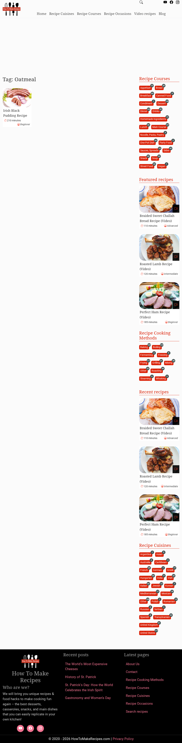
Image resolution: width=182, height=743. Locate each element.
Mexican (167, 593)
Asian (160, 554)
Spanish (145, 617)
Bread (160, 87)
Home (41, 13)
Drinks (156, 111)
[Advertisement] (91, 45)
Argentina (146, 554)
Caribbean (161, 562)
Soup (155, 158)
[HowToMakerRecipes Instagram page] (177, 2)
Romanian (170, 601)
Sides (167, 150)
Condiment (146, 103)
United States (148, 632)
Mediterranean (148, 593)
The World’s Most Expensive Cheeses (86, 666)
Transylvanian (162, 617)
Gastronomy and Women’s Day (88, 698)
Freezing (163, 355)
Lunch (144, 127)
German (158, 570)
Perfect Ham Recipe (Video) (155, 314)
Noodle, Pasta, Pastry (152, 134)
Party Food (166, 142)
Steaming (146, 378)
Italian (144, 585)
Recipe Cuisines (61, 13)
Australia (145, 562)
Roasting (157, 370)
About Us (133, 664)
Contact (131, 672)
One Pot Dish (148, 142)
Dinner (144, 111)
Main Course (159, 127)
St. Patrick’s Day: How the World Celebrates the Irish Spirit (89, 687)
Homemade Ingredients (153, 119)
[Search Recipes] (141, 2)
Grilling (156, 362)
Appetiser (146, 87)
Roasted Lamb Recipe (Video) (156, 266)
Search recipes (137, 711)
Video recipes (145, 13)
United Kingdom (149, 625)
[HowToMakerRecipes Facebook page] (171, 2)
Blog (162, 13)
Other (144, 370)
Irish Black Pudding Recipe (15, 113)
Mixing (169, 362)
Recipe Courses (89, 13)
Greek (171, 570)
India (160, 577)
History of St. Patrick (80, 677)
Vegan (162, 166)
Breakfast (146, 95)
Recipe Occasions (117, 13)
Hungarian (146, 577)
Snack (144, 158)
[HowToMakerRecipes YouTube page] (165, 2)
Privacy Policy (123, 739)
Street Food (147, 166)
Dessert (162, 103)
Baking (144, 347)
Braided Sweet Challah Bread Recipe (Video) (157, 218)
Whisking (161, 378)
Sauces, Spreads (149, 150)
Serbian (159, 609)
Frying (144, 362)
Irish (171, 577)
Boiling (157, 347)
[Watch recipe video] (176, 209)
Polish (155, 601)
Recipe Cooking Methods (145, 680)
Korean (169, 585)
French (144, 570)
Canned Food (164, 95)
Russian (145, 609)
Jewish (156, 585)
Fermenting (147, 355)
